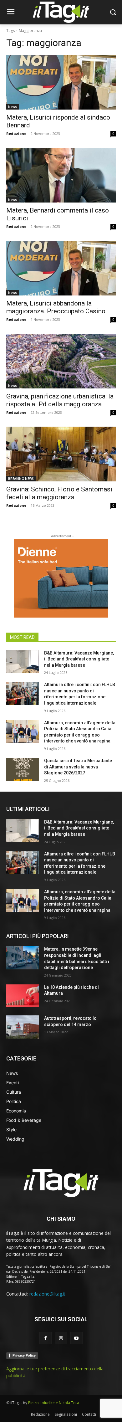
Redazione (16, 133)
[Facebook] (45, 1338)
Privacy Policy (24, 1355)
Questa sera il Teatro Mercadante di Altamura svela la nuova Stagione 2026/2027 (78, 766)
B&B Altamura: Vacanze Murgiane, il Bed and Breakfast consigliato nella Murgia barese (79, 659)
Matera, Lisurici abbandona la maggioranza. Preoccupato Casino (55, 307)
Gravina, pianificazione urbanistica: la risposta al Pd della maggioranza (60, 400)
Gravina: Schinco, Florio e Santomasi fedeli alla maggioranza (59, 493)
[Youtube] (76, 1338)
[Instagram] (61, 1338)
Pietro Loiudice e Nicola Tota (53, 1402)
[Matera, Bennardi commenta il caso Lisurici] (61, 175)
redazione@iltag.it (47, 1294)
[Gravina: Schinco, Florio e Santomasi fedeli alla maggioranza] (61, 454)
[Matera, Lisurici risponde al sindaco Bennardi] (61, 82)
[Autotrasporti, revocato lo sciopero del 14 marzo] (22, 1027)
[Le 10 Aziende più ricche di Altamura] (22, 996)
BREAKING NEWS (21, 478)
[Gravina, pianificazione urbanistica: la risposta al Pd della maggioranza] (61, 361)
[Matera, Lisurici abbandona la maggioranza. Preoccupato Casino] (61, 268)
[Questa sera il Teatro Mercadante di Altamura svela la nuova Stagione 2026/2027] (22, 769)
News (12, 107)
